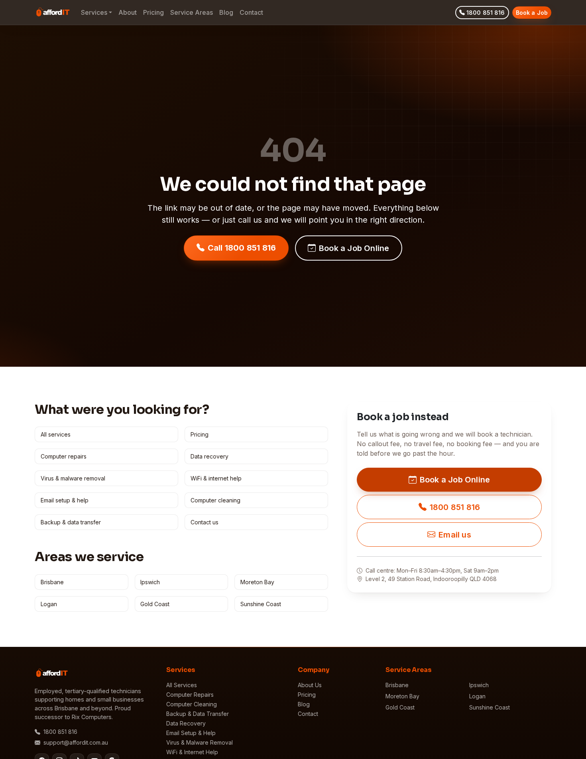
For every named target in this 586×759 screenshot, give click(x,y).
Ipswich (150, 582)
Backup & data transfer (71, 522)
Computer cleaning (215, 500)
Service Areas (191, 12)
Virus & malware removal (73, 478)
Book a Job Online (354, 248)
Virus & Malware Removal (199, 742)
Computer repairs (64, 456)
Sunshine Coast (260, 604)
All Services (181, 685)
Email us (455, 535)
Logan (49, 604)
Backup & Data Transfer (197, 713)
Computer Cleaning (191, 704)
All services (56, 434)
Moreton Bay (257, 582)
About (127, 12)
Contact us (204, 522)
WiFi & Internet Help (192, 752)
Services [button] (94, 12)
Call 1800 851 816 (242, 248)
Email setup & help (64, 500)
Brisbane (52, 582)
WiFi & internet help (216, 478)
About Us (310, 685)
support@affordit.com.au (75, 742)
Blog (226, 12)
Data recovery (209, 456)
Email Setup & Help (191, 732)
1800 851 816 (485, 12)
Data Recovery (186, 723)
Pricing (153, 12)
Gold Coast (154, 604)
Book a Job (532, 12)
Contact (251, 12)
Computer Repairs (190, 694)
